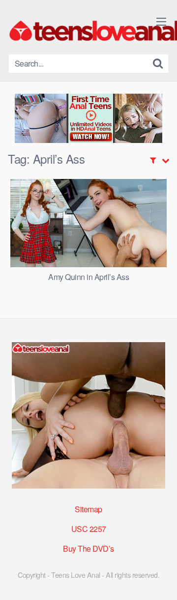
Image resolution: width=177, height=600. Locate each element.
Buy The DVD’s (88, 548)
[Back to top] (160, 578)
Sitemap (88, 509)
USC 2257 (88, 528)
